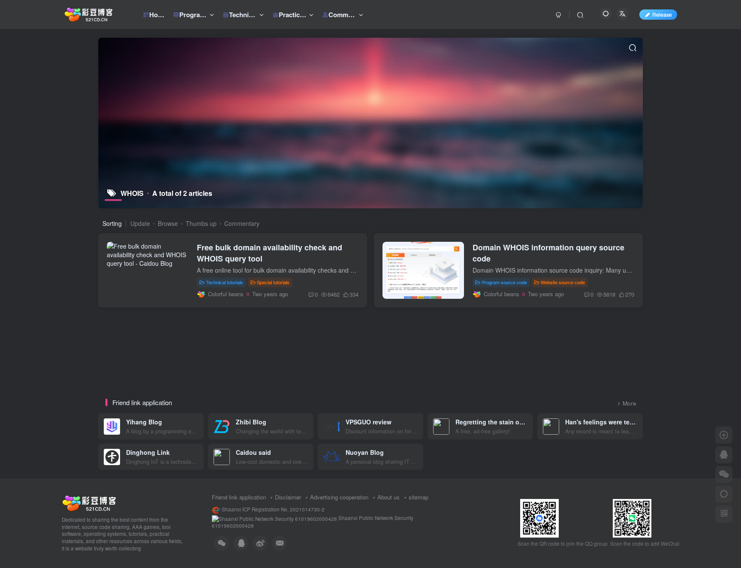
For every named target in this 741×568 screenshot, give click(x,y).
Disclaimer (288, 497)
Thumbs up (201, 223)
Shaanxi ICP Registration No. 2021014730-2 (272, 509)
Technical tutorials (224, 282)
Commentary (241, 223)
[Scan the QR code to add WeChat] (723, 474)
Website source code (563, 282)
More (629, 403)
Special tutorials (273, 282)
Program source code (504, 282)
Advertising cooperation (339, 497)
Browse (168, 223)
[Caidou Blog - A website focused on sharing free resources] (89, 502)
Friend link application (239, 497)
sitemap (418, 497)
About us (388, 497)
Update (140, 223)
